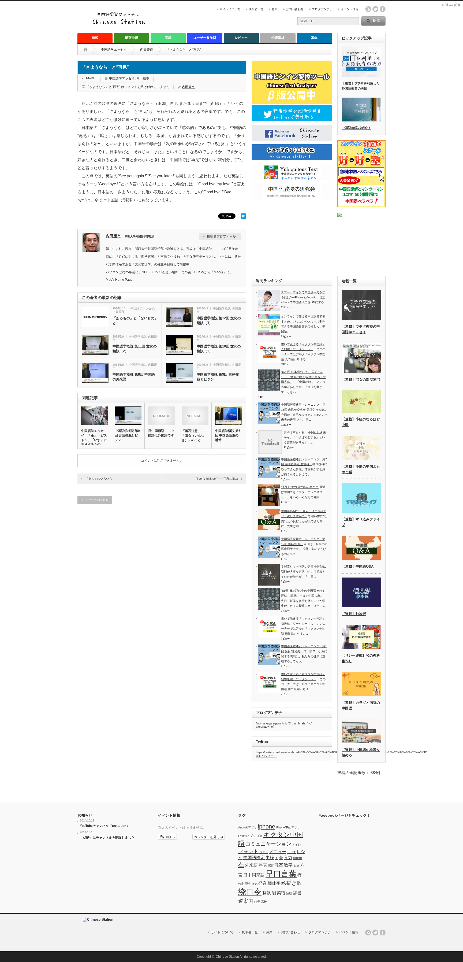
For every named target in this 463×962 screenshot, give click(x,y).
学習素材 (277, 38)
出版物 (297, 858)
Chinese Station (227, 957)
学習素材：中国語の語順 (297, 566)
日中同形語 (254, 875)
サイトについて (230, 9)
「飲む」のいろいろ (98, 478)
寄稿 (168, 38)
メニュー (277, 851)
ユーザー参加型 (204, 38)
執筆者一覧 (256, 9)
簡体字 (274, 883)
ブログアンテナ (322, 9)
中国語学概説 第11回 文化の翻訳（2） (135, 348)
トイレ (296, 844)
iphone (266, 826)
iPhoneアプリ (247, 835)
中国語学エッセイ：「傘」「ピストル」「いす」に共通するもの (94, 437)
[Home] (89, 49)
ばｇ (260, 835)
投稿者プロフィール (221, 236)
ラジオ (291, 852)
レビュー (241, 38)
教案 (279, 865)
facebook (383, 9)
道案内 (245, 901)
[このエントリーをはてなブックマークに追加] (243, 217)
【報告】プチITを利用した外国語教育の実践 (361, 86)
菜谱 (281, 893)
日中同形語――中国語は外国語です (161, 433)
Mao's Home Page (119, 280)
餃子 (257, 901)
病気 (254, 883)
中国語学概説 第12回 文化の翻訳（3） (219, 320)
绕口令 (250, 891)
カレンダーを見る (207, 836)
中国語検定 (254, 857)
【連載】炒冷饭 (354, 614)
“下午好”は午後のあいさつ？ (300, 487)
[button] (167, 836)
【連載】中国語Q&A (358, 566)
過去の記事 (453, 4)
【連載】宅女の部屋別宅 (361, 380)
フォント (248, 851)
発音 (262, 883)
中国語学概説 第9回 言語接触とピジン (218, 376)
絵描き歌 (291, 883)
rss (368, 9)
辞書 (297, 893)
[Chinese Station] (120, 23)
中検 (270, 857)
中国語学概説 (222, 308)
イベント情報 (350, 9)
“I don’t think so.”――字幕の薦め (217, 478)
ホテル (263, 852)
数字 (288, 865)
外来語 (251, 865)
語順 (289, 893)
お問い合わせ (295, 9)
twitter (375, 9)
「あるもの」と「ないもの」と (135, 320)
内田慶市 (146, 49)
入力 (288, 857)
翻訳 (266, 893)
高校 (264, 901)
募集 (275, 9)
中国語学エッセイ (114, 49)
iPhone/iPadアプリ (288, 827)
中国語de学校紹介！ (356, 128)
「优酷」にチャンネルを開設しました (107, 837)
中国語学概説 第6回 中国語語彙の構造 (227, 435)
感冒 (271, 865)
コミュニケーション (268, 844)
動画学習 (131, 38)
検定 (241, 883)
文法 (296, 865)
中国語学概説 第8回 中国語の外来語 (134, 376)
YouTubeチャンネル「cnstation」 (104, 826)
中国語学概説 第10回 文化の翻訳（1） (219, 348)
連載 (95, 38)
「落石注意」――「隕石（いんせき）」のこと (194, 435)
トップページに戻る (94, 499)
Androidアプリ (247, 827)
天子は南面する (294, 432)
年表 (263, 865)
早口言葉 (281, 873)
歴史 (248, 883)
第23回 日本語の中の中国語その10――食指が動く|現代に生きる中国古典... (303, 376)
